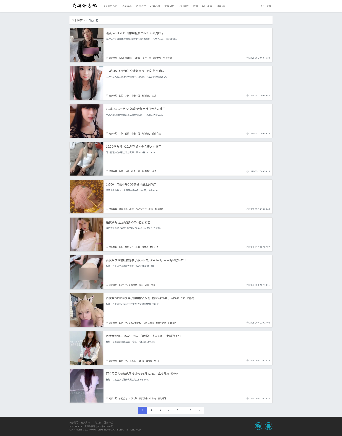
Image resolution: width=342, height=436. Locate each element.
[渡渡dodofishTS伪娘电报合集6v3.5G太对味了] (86, 44)
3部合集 (133, 285)
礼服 (138, 247)
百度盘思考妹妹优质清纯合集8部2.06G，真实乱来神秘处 (142, 373)
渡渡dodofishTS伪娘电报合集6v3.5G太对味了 (135, 33)
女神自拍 (169, 6)
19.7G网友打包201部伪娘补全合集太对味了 (133, 146)
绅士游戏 (207, 6)
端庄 (147, 285)
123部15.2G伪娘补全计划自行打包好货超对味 (135, 70)
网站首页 (112, 6)
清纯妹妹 (162, 398)
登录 (268, 6)
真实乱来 (143, 398)
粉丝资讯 (221, 6)
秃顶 (150, 209)
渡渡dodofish (125, 58)
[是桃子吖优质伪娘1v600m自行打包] (86, 234)
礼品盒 (132, 360)
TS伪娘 (136, 58)
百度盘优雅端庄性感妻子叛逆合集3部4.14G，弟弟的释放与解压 (146, 260)
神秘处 (152, 398)
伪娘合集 (156, 133)
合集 (154, 95)
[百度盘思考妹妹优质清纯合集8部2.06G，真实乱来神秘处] (86, 385)
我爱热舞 (155, 6)
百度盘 (149, 360)
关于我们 (73, 422)
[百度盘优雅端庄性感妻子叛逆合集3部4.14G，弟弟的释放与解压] (86, 272)
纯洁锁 (145, 247)
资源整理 (157, 58)
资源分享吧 (89, 426)
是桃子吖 (129, 247)
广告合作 (97, 422)
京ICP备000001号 (104, 426)
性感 (153, 285)
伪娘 (195, 6)
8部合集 (133, 398)
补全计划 (135, 95)
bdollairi (172, 323)
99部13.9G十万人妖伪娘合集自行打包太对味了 (135, 108)
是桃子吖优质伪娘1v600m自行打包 (128, 222)
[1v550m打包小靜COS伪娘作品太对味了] (86, 196)
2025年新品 (135, 323)
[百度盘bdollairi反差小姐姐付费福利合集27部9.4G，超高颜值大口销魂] (86, 310)
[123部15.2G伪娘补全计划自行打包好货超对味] (86, 82)
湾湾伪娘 (123, 209)
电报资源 (167, 58)
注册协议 (108, 422)
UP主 (156, 360)
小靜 (131, 209)
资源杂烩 (141, 6)
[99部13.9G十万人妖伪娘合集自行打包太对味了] (86, 120)
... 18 (188, 410)
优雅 (141, 285)
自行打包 (146, 58)
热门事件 (184, 6)
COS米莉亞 (141, 209)
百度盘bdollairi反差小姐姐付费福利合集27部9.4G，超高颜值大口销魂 (150, 298)
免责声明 (85, 422)
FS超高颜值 (148, 323)
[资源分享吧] (84, 5)
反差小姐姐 (161, 323)
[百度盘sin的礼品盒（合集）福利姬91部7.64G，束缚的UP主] (86, 347)
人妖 (127, 95)
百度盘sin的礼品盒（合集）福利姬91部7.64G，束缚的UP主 (144, 336)
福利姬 (141, 360)
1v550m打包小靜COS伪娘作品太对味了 (131, 184)
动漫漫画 (127, 6)
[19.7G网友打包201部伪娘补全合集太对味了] (86, 158)
